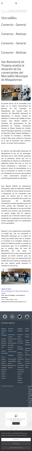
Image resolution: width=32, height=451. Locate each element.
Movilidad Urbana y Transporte (20, 380)
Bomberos (20, 334)
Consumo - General (13, 43)
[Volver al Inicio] (16, 3)
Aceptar (16, 423)
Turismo (27, 367)
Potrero (19, 339)
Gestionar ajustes (16, 447)
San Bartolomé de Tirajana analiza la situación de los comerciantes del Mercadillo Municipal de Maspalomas (14, 70)
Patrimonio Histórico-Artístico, (4, 372)
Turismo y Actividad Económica (27, 342)
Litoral (19, 376)
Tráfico (21, 343)
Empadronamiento (12, 339)
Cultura (3, 357)
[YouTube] (27, 317)
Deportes (3, 341)
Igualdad (3, 359)
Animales (3, 339)
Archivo (10, 359)
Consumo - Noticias (13, 52)
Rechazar (16, 443)
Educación (3, 343)
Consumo (27, 361)
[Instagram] (12, 317)
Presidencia (11, 355)
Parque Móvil (21, 365)
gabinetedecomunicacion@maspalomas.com (15, 301)
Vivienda (20, 374)
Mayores (3, 363)
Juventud (3, 361)
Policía (19, 336)
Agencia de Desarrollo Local (27, 350)
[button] (2, 3)
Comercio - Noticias (13, 34)
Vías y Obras (20, 372)
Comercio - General (13, 24)
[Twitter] (20, 317)
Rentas (14, 351)
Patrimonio (10, 347)
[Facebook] (5, 317)
